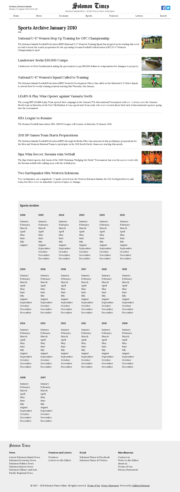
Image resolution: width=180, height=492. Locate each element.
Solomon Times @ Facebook (95, 457)
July (22, 241)
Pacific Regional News (21, 472)
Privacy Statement (128, 469)
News (39, 16)
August (24, 245)
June (22, 238)
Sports (89, 16)
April (22, 231)
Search (163, 16)
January (24, 221)
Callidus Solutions (141, 485)
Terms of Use (125, 466)
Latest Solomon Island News (24, 457)
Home (16, 16)
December (44, 258)
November (44, 255)
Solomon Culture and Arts (23, 469)
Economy (63, 16)
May (22, 234)
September (44, 248)
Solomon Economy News (22, 460)
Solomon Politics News (21, 463)
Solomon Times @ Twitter (94, 460)
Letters (139, 16)
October (43, 251)
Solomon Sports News (21, 466)
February (25, 224)
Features (113, 16)
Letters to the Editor (60, 460)
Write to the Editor (128, 460)
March (23, 228)
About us (122, 463)
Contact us (124, 457)
